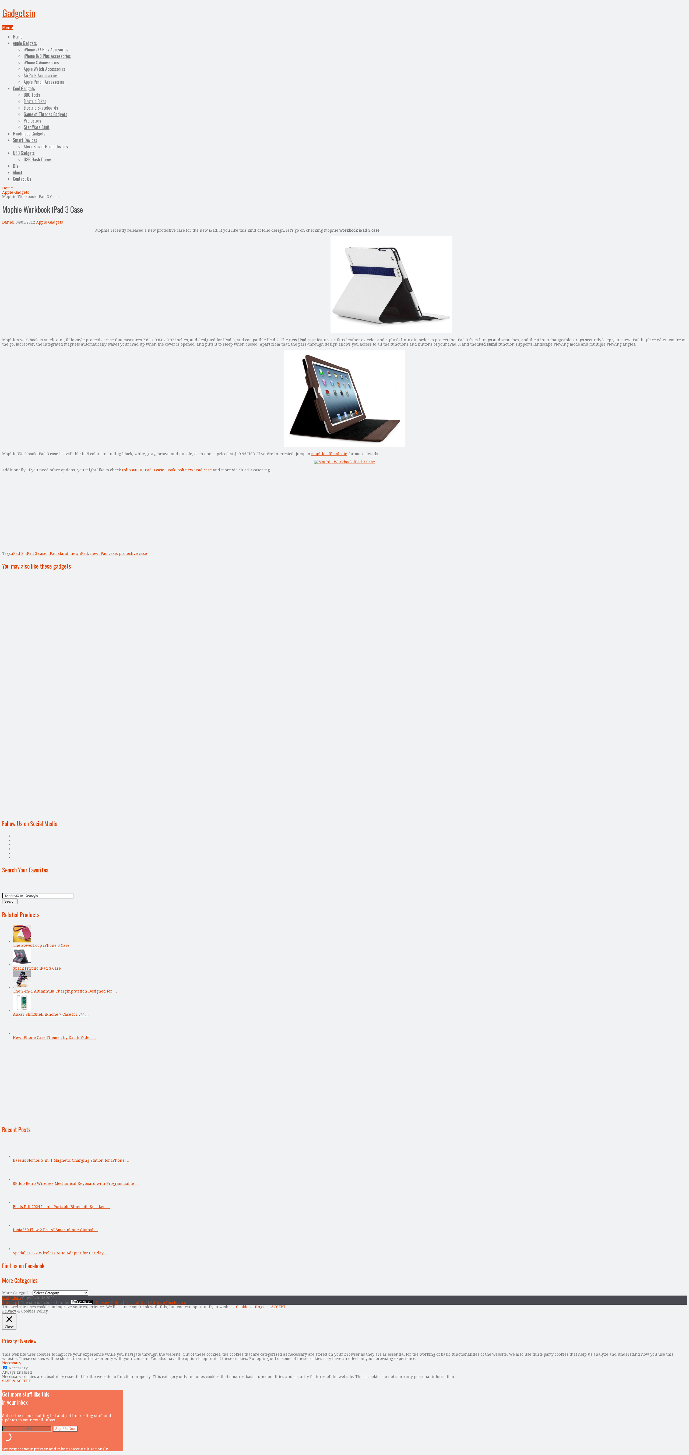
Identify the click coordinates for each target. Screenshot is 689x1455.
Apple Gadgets (25, 43)
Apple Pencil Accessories (44, 82)
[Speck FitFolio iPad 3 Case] (22, 964)
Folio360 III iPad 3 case (143, 470)
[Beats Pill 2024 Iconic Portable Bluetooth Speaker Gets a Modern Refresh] (22, 1202)
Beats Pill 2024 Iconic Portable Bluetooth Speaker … (61, 1207)
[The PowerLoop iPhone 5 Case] (22, 941)
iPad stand (58, 553)
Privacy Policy (109, 1302)
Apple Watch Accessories (44, 69)
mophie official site (329, 454)
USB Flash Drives (38, 159)
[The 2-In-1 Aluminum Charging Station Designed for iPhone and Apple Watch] (22, 987)
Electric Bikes (35, 101)
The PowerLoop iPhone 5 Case (41, 945)
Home (17, 36)
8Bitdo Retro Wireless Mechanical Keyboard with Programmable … (76, 1183)
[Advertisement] (47, 266)
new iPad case (103, 553)
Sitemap (9, 1302)
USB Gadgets (24, 153)
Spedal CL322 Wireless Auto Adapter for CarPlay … (60, 1253)
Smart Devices (25, 140)
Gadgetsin (18, 13)
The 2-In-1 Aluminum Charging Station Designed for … (65, 991)
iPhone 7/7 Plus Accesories (46, 49)
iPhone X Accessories (41, 62)
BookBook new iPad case (189, 470)
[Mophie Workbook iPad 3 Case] (391, 332)
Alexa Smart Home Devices (46, 146)
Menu (7, 27)
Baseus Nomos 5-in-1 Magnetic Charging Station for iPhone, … (72, 1160)
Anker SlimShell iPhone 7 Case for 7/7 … (51, 1014)
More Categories (17, 1293)
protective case (133, 553)
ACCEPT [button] (278, 1307)
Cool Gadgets (24, 88)
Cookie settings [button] (250, 1307)
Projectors (32, 120)
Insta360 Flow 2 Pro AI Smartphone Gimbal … (55, 1230)
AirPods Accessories (41, 75)
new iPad (79, 553)
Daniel (8, 222)
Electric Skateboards (41, 108)
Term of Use (136, 1302)
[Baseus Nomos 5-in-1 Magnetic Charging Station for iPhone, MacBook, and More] (22, 1156)
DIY (16, 166)
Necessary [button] (11, 1363)
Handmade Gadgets (29, 133)
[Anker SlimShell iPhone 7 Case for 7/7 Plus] (22, 1010)
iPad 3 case (36, 553)
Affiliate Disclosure (168, 1302)
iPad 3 (17, 553)
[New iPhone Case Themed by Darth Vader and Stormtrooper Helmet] (22, 1033)
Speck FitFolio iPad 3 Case (37, 968)
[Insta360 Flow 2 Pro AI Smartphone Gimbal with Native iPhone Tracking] (22, 1225)
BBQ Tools (32, 95)
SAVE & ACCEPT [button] (16, 1381)
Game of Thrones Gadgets (45, 114)
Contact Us (22, 179)
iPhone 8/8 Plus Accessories (47, 56)
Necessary (18, 1368)
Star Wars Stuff (37, 127)
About (17, 172)
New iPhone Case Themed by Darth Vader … (54, 1037)
